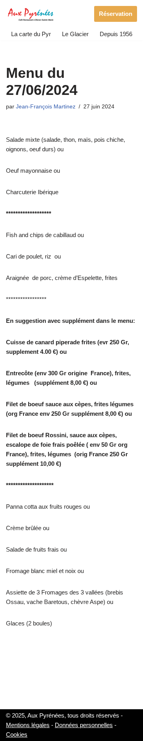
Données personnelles (84, 725)
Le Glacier (75, 34)
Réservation (115, 13)
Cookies (16, 734)
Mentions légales (28, 725)
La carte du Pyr (31, 34)
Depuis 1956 (116, 34)
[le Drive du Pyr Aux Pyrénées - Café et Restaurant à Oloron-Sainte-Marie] (31, 14)
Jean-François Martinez (45, 107)
